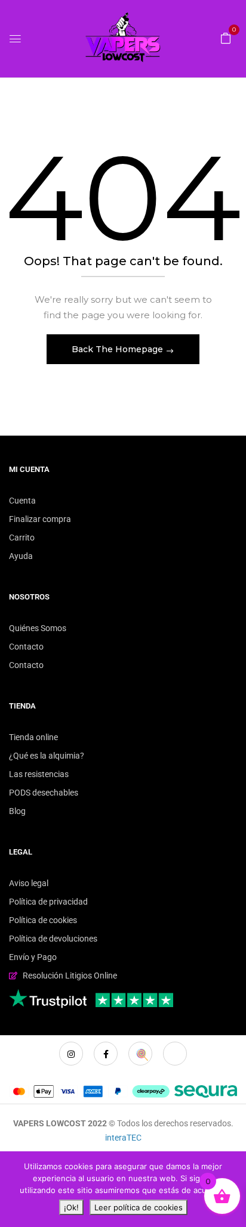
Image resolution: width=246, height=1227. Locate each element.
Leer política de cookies (138, 1207)
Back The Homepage (118, 349)
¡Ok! (71, 1207)
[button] (225, 37)
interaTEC (123, 1137)
